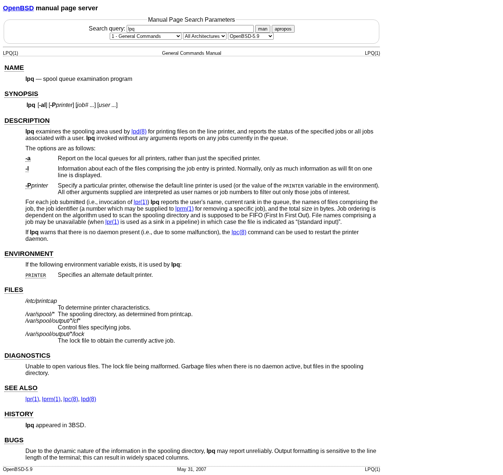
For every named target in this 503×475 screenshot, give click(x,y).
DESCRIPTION (27, 120)
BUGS (14, 440)
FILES (13, 289)
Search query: (108, 28)
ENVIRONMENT (28, 253)
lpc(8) (239, 232)
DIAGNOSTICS (27, 355)
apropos (283, 29)
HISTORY (19, 414)
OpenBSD (18, 8)
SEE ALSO (21, 388)
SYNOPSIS (21, 93)
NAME (14, 67)
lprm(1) (184, 209)
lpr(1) (140, 202)
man (262, 29)
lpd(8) (139, 131)
